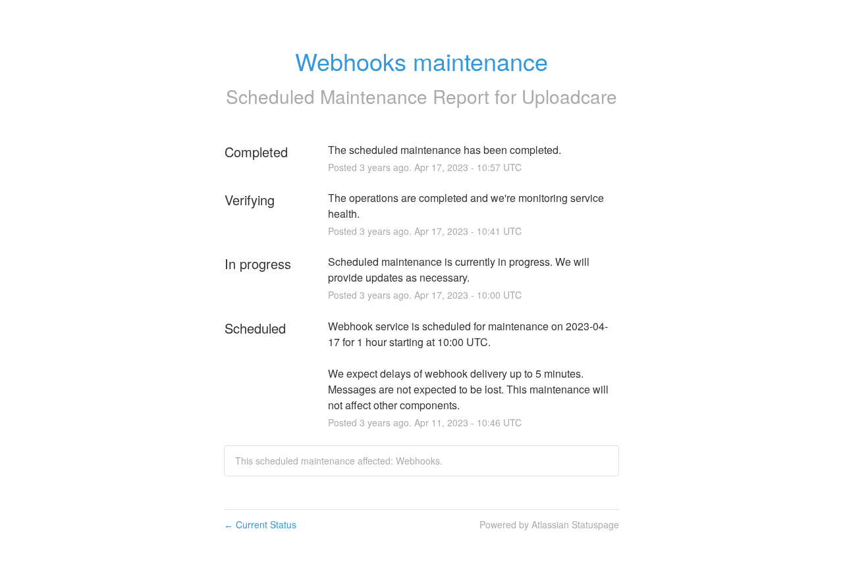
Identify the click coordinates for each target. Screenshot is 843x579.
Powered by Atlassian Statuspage (549, 524)
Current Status (260, 524)
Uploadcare (569, 96)
